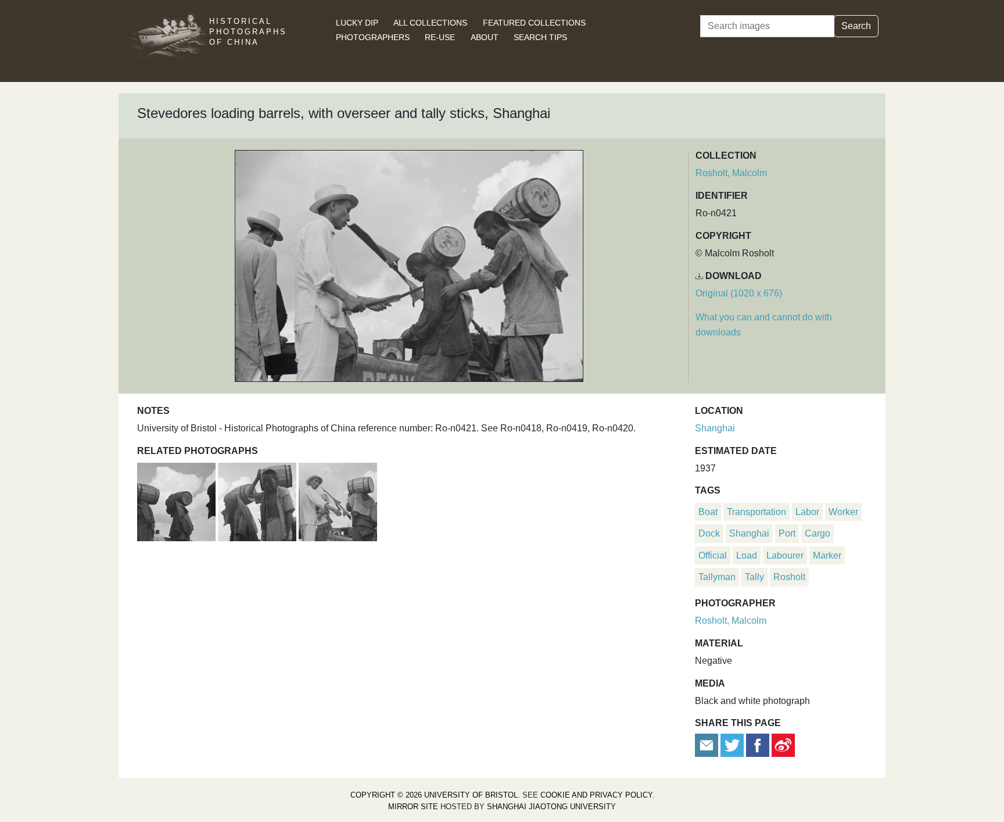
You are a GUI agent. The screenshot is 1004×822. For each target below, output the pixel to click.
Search (856, 26)
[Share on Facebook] (757, 744)
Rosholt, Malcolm (731, 173)
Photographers (373, 37)
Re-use (440, 37)
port (787, 533)
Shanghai (715, 428)
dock (709, 533)
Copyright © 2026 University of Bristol (434, 795)
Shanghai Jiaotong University (551, 806)
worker (843, 512)
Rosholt (789, 577)
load (746, 555)
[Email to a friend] (707, 744)
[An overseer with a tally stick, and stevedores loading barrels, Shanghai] (338, 500)
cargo (817, 533)
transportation (756, 512)
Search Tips (540, 37)
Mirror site (413, 806)
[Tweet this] (733, 744)
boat (708, 512)
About (485, 37)
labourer (785, 555)
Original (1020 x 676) (738, 293)
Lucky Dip (357, 22)
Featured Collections (534, 22)
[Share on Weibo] (783, 744)
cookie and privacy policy (596, 795)
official (712, 555)
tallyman (717, 577)
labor (807, 512)
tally (754, 577)
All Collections (430, 22)
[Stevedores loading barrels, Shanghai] (177, 500)
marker (827, 555)
